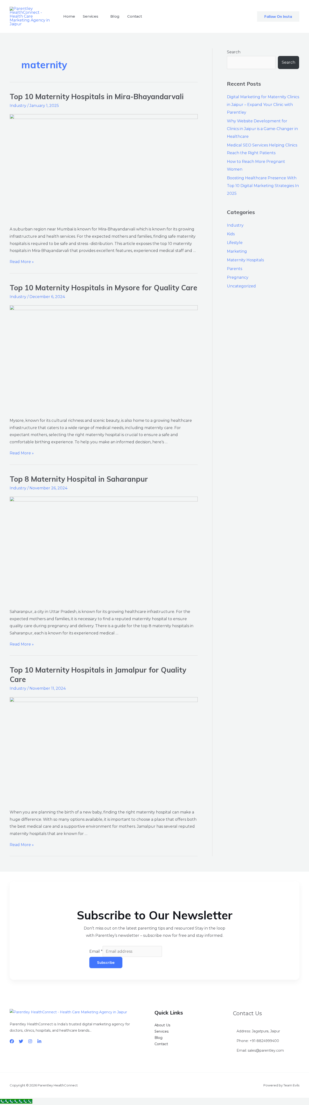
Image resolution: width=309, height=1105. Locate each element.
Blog (114, 16)
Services (90, 16)
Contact (134, 16)
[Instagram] (30, 1041)
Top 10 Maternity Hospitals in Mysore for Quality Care (103, 287)
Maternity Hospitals (245, 260)
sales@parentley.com (266, 1050)
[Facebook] (12, 1041)
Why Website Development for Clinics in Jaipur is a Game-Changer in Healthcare (262, 129)
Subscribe (106, 962)
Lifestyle (235, 242)
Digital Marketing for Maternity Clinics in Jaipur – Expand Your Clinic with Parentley (263, 105)
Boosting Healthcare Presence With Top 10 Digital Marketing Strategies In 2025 (263, 186)
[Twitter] (21, 1041)
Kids (231, 234)
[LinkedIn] (39, 1041)
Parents (234, 268)
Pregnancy (237, 277)
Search (233, 52)
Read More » (22, 261)
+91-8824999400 (264, 1041)
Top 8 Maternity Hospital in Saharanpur (79, 479)
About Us (162, 1025)
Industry (18, 105)
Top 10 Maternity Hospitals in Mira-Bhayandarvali (97, 96)
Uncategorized (241, 286)
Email (96, 951)
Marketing (237, 251)
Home (69, 16)
